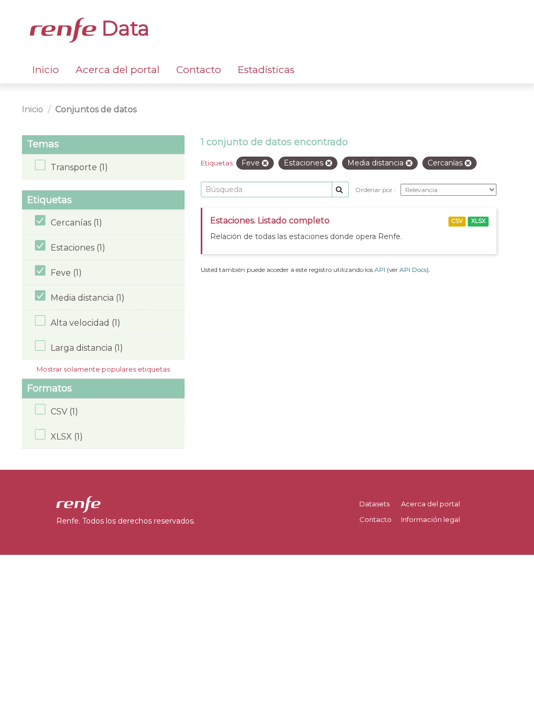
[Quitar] (265, 163)
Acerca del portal (118, 70)
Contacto (198, 70)
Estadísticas (266, 70)
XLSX (478, 221)
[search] (340, 190)
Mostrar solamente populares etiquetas (103, 369)
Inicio (45, 70)
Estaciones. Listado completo (270, 220)
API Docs (413, 270)
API (379, 270)
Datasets (374, 504)
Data (123, 28)
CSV (457, 221)
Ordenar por (374, 190)
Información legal (430, 519)
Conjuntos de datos (96, 109)
